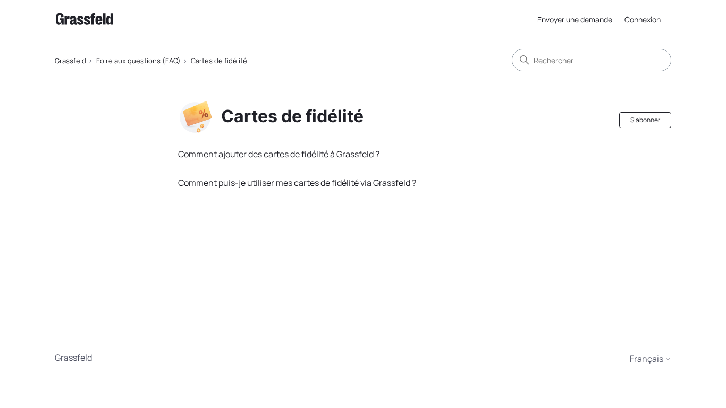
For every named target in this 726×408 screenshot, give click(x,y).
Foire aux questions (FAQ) (138, 60)
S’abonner (645, 119)
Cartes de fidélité (219, 60)
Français (647, 358)
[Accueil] (84, 19)
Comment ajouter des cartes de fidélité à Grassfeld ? (278, 154)
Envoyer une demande (574, 19)
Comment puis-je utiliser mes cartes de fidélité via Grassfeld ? (297, 183)
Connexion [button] (642, 19)
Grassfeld (70, 60)
